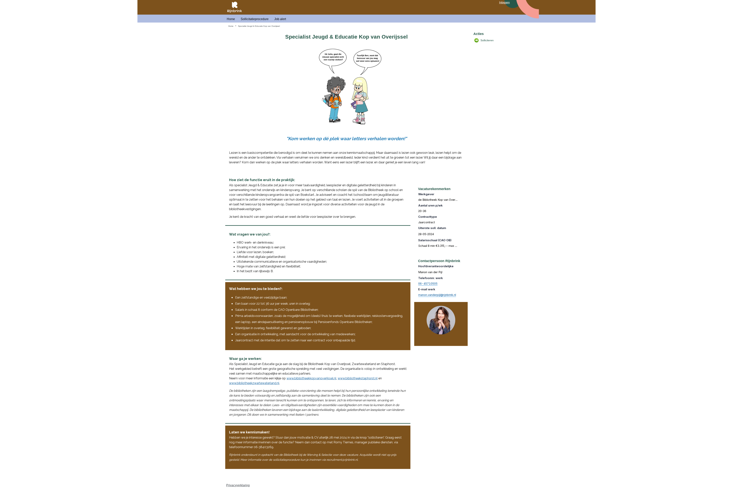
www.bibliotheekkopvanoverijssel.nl (311, 378)
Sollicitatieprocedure (255, 19)
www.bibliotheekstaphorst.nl (358, 378)
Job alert (280, 19)
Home (231, 19)
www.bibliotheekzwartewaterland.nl (254, 383)
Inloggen (504, 2)
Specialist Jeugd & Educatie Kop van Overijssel (259, 26)
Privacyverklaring (238, 485)
